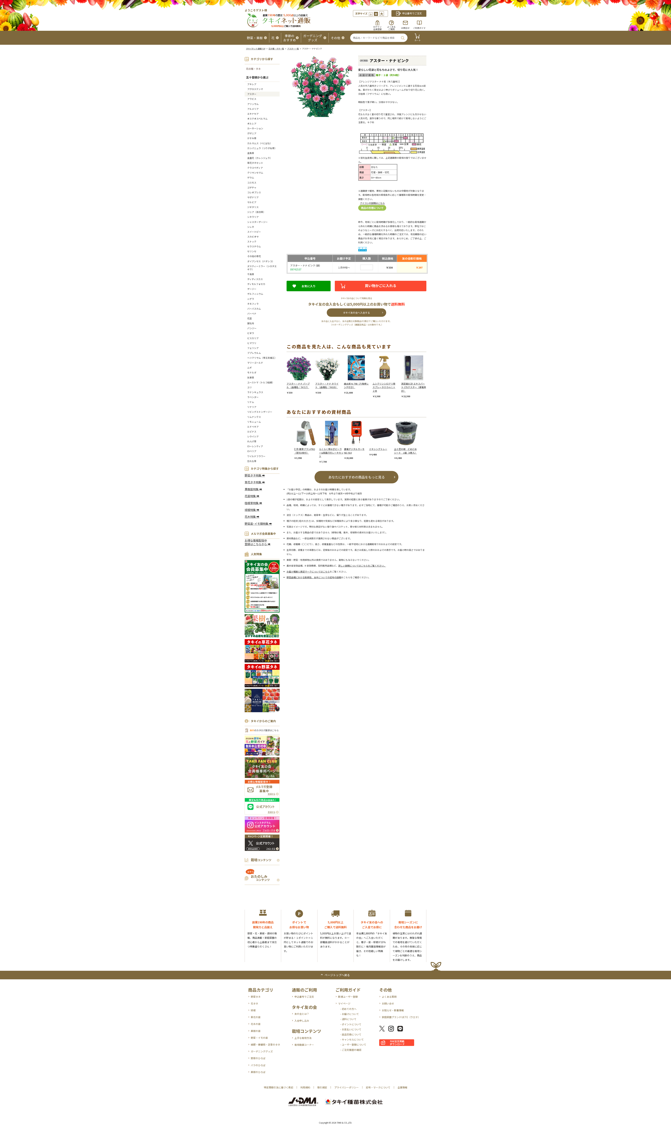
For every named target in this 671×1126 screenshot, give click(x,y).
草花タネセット (255, 163)
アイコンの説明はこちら (372, 203)
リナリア (251, 407)
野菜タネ (256, 996)
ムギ (249, 367)
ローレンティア (255, 446)
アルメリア (253, 108)
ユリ (249, 387)
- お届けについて (349, 1014)
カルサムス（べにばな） (259, 143)
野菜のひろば (258, 1058)
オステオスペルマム (257, 118)
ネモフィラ (253, 303)
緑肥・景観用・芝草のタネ (265, 1044)
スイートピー (254, 231)
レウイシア (253, 436)
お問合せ (405, 27)
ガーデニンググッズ (262, 1051)
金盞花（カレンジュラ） (259, 158)
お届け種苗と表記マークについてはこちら (308, 571)
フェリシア (253, 348)
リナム (250, 402)
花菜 (249, 318)
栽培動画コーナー (304, 1044)
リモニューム (254, 421)
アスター (251, 94)
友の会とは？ (301, 1014)
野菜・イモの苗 (259, 1037)
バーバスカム (254, 308)
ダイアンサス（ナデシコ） (260, 261)
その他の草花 (254, 256)
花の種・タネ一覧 (276, 48)
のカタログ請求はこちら (264, 730)
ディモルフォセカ (256, 284)
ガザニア (251, 133)
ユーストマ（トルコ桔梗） (260, 382)
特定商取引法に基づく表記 (278, 1087)
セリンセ (251, 251)
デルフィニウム (255, 293)
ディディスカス (255, 279)
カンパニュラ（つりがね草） (262, 148)
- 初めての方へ (348, 1009)
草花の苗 (256, 1017)
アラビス (251, 99)
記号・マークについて (378, 1087)
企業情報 (402, 1087)
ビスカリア (253, 338)
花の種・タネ (253, 68)
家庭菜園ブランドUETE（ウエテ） (401, 1017)
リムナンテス (254, 417)
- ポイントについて (350, 1024)
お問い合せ (388, 1003)
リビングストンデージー (259, 411)
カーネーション (255, 128)
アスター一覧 (293, 48)
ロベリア (251, 451)
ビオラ (250, 333)
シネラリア (253, 217)
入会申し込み (301, 1020)
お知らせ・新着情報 (393, 1010)
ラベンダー (253, 397)
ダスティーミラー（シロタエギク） (262, 267)
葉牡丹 (250, 323)
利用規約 (305, 1087)
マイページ (344, 1003)
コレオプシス (254, 192)
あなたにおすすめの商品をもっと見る (356, 477)
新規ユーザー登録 (348, 996)
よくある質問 (389, 996)
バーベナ (251, 313)
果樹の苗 (256, 1031)
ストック (251, 241)
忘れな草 (251, 461)
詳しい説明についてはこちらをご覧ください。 (362, 565)
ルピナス (251, 431)
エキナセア (253, 113)
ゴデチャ (251, 187)
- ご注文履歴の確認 (350, 1050)
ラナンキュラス (255, 392)
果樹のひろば (258, 1072)
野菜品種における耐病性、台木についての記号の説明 (314, 577)
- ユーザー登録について (353, 1044)
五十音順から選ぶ (257, 77)
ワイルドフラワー (256, 456)
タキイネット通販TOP (255, 48)
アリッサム (253, 104)
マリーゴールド (255, 362)
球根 (253, 1010)
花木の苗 (256, 1024)
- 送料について (348, 1019)
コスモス (251, 182)
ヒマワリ (251, 343)
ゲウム (250, 177)
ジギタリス (253, 207)
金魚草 (250, 153)
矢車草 (250, 377)
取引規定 (322, 1087)
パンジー (252, 328)
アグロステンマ (255, 89)
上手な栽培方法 (303, 1038)
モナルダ (251, 372)
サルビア (251, 202)
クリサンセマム (255, 172)
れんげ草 (251, 441)
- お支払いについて (350, 1029)
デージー (251, 289)
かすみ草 (251, 138)
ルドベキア (253, 426)
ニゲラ (250, 299)
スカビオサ (253, 236)
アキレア (251, 84)
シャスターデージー (257, 222)
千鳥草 (250, 274)
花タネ (254, 1003)
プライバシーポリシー (346, 1087)
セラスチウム (255, 246)
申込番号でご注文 (304, 996)
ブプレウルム (254, 353)
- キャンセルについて (352, 1039)
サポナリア (253, 197)
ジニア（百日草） (256, 212)
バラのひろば (258, 1065)
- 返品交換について (350, 1034)
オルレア (251, 123)
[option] (301, 374)
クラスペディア (255, 167)
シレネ (250, 226)
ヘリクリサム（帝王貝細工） (262, 357)
